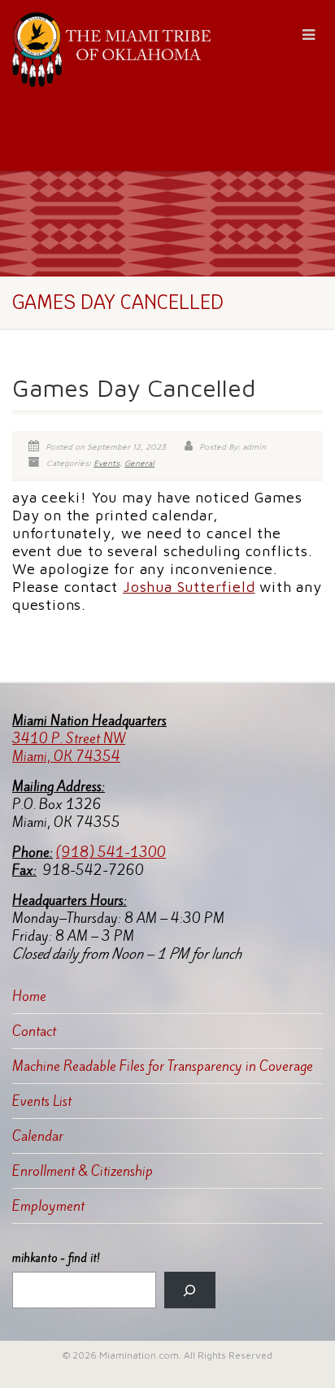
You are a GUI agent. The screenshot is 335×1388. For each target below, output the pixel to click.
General (139, 463)
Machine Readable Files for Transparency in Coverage (162, 1066)
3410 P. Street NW (68, 738)
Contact (34, 1031)
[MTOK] (111, 49)
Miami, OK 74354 (66, 756)
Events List (42, 1101)
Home (29, 996)
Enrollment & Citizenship (82, 1171)
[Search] (189, 1290)
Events (107, 463)
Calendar (37, 1136)
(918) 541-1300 (111, 852)
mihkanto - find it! (56, 1258)
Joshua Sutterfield (189, 586)
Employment (48, 1206)
